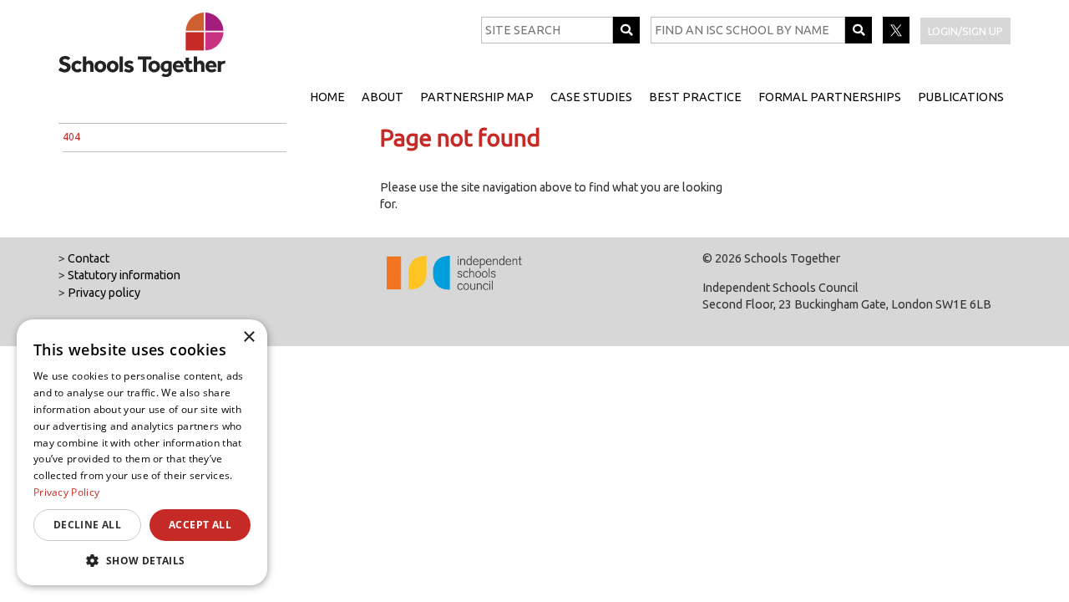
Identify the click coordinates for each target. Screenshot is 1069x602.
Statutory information (124, 275)
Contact (88, 258)
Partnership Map (477, 97)
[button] (142, 560)
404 (71, 136)
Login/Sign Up (965, 31)
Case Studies (591, 97)
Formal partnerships (829, 97)
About (382, 97)
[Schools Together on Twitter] (897, 39)
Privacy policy (104, 292)
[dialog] (142, 452)
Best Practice (695, 97)
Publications (961, 97)
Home (327, 97)
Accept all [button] (200, 525)
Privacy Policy (66, 492)
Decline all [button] (87, 525)
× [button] (248, 337)
